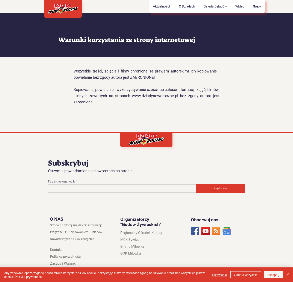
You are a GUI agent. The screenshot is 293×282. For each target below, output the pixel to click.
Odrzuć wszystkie (246, 275)
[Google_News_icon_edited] (226, 231)
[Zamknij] (287, 275)
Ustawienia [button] (219, 275)
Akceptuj (273, 275)
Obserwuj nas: (205, 219)
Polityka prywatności (28, 276)
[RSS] (216, 231)
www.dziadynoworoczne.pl (155, 95)
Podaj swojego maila (62, 181)
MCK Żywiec (129, 240)
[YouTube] (205, 231)
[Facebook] (195, 231)
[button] (186, 6)
